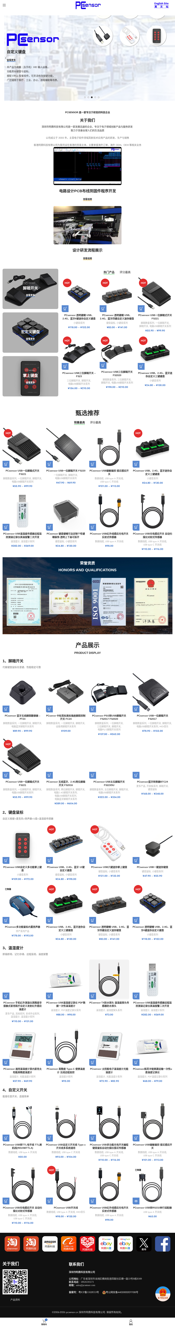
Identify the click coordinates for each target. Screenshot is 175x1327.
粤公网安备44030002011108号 (122, 1292)
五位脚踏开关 (111, 789)
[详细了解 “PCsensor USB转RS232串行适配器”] (136, 1201)
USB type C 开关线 (109, 481)
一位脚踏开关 (162, 323)
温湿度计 (15, 541)
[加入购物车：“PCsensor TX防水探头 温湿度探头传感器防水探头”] (92, 996)
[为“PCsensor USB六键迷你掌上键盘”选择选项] (92, 860)
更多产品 (140, 786)
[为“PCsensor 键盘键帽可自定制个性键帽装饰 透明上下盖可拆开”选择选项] (49, 527)
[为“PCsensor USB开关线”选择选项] (49, 1201)
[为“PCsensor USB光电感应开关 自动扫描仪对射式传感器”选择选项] (136, 527)
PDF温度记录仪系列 (71, 1010)
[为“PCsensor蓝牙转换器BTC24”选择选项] (136, 775)
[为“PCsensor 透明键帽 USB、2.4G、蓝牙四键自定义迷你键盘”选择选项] (103, 308)
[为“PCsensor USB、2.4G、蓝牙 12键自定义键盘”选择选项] (49, 860)
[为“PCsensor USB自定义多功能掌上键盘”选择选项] (6, 860)
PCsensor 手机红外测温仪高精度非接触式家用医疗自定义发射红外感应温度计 (22, 1006)
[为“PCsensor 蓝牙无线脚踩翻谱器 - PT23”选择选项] (6, 709)
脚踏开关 (143, 326)
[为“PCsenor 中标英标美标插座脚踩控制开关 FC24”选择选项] (49, 709)
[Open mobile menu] (4, 5)
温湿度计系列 (27, 541)
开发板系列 (152, 786)
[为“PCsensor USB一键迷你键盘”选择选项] (136, 860)
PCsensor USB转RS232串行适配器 (152, 1207)
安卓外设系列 (32, 1013)
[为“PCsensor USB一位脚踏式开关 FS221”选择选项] (141, 308)
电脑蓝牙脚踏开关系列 (22, 726)
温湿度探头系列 (114, 1010)
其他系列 (20, 1013)
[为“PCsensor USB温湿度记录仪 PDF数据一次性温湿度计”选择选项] (49, 996)
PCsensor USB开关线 (66, 1207)
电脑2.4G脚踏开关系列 (65, 792)
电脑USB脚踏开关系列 (160, 326)
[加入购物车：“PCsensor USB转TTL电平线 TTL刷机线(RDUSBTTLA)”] (6, 1138)
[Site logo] (87, 4)
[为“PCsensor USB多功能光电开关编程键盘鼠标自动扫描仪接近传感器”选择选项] (92, 1138)
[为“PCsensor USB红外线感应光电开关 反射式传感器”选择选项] (92, 527)
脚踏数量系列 (147, 323)
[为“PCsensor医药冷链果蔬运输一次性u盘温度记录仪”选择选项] (136, 1062)
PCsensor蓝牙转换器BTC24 (152, 781)
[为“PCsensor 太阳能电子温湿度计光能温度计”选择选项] (92, 1062)
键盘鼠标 (110, 323)
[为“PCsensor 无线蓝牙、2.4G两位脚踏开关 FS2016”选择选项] (49, 775)
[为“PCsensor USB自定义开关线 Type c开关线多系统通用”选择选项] (49, 1138)
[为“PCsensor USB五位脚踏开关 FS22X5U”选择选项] (92, 775)
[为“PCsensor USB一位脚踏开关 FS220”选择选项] (49, 464)
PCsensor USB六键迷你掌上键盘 (109, 867)
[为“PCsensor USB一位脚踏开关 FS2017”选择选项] (136, 709)
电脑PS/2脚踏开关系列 (109, 729)
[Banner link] (30, 289)
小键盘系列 (79, 323)
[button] (6, 602)
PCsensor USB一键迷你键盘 (152, 867)
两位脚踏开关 (67, 789)
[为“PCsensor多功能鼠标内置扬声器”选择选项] (6, 920)
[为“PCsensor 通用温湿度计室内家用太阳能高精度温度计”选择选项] (6, 1062)
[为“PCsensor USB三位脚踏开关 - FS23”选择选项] (65, 366)
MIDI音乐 (163, 726)
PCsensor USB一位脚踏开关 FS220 (65, 470)
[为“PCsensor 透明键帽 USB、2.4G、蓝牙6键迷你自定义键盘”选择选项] (65, 308)
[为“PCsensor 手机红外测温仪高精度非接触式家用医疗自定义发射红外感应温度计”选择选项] (6, 996)
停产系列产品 (22, 931)
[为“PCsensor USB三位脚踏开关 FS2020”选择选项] (103, 365)
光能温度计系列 (27, 1076)
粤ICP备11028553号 (88, 1292)
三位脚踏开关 (73, 380)
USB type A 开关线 (114, 478)
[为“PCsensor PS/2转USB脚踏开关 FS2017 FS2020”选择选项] (92, 709)
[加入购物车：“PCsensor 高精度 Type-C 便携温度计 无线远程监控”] (49, 1062)
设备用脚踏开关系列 (66, 726)
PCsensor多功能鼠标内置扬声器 (22, 926)
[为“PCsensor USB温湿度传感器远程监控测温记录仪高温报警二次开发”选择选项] (6, 527)
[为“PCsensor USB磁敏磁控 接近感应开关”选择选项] (92, 464)
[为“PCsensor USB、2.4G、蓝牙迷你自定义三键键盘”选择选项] (141, 366)
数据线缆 (99, 478)
